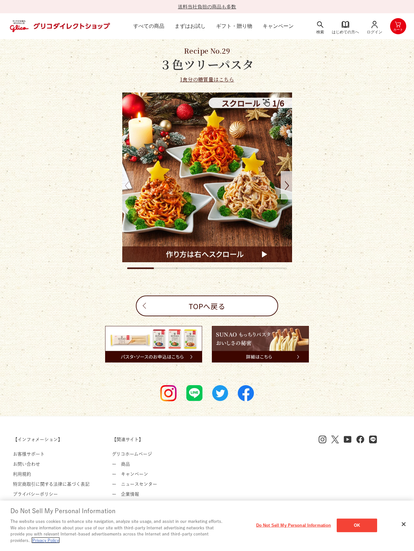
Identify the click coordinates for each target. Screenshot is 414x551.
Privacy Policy (45, 540)
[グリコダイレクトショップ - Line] (373, 439)
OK (357, 525)
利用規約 (22, 474)
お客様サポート (29, 454)
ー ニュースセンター (134, 484)
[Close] (404, 524)
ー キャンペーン (130, 474)
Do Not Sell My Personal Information (293, 525)
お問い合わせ (26, 464)
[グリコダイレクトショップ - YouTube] (348, 439)
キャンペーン (278, 26)
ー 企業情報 (125, 494)
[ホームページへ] (59, 26)
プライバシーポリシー (35, 494)
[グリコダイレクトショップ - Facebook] (360, 439)
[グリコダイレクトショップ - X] (335, 439)
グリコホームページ (132, 454)
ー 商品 (121, 464)
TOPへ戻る (207, 306)
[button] (286, 185)
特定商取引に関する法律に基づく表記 (51, 484)
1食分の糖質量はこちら (207, 79)
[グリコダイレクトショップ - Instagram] (322, 439)
